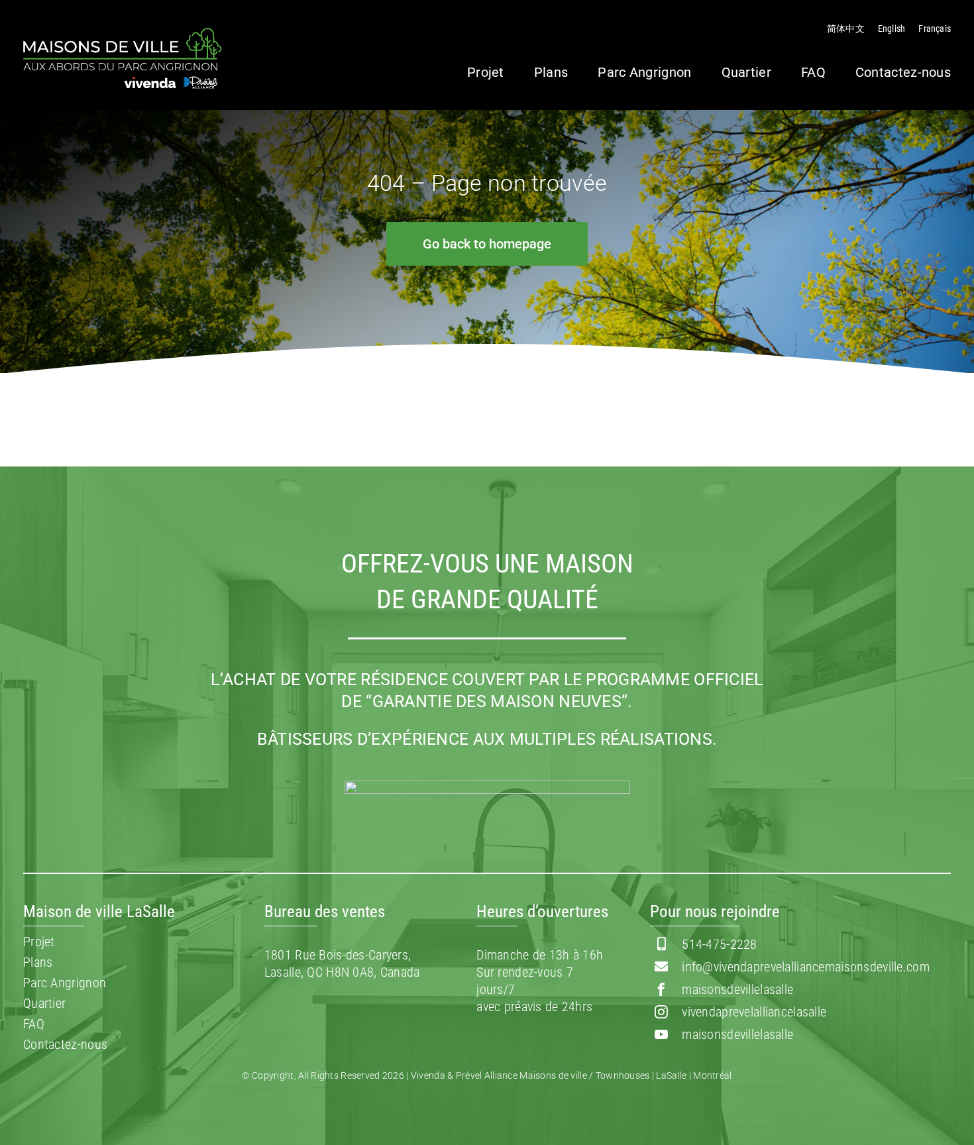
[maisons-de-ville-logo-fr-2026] (122, 34)
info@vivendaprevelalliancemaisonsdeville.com (806, 967)
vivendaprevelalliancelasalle (754, 1012)
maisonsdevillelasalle (737, 989)
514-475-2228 (719, 944)
